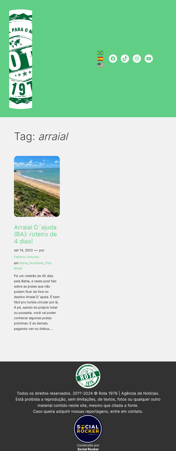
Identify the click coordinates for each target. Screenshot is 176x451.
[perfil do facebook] (113, 58)
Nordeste (37, 263)
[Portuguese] (101, 52)
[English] (101, 64)
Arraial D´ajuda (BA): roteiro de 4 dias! (35, 234)
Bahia (23, 263)
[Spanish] (101, 58)
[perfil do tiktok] (125, 58)
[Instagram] (137, 58)
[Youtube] (149, 58)
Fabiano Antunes (26, 257)
